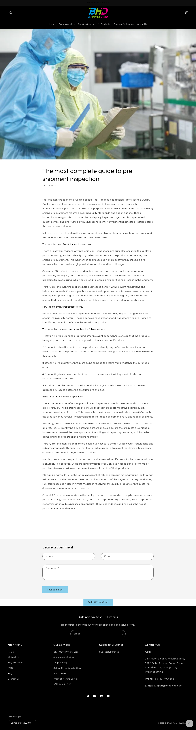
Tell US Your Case (98, 602)
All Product (13, 657)
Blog (10, 674)
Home (11, 652)
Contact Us (14, 679)
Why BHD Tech (15, 663)
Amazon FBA (60, 674)
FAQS (10, 668)
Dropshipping (60, 663)
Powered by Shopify (180, 723)
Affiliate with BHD (62, 684)
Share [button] (49, 193)
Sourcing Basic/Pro (63, 657)
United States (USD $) (21, 723)
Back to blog (99, 527)
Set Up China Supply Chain (67, 668)
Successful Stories (109, 652)
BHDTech (168, 723)
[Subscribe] (122, 633)
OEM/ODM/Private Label (66, 652)
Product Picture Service (66, 679)
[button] (11, 13)
